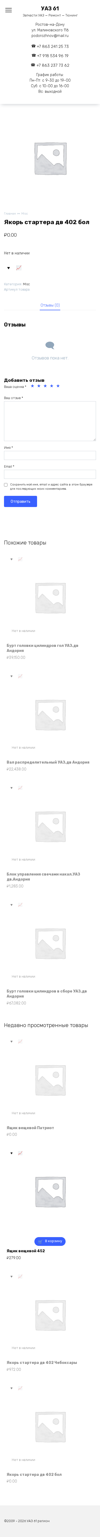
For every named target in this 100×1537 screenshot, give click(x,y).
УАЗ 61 (50, 9)
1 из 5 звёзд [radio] (33, 386)
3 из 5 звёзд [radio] (46, 386)
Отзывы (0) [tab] (50, 305)
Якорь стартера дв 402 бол (34, 1474)
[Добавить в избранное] (8, 267)
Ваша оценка (15, 387)
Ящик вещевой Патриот (30, 1128)
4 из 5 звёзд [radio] (52, 386)
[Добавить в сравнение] (18, 267)
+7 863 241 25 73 (53, 46)
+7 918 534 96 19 (53, 55)
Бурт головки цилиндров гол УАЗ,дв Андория (42, 648)
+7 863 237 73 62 (53, 65)
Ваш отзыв (13, 398)
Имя (8, 448)
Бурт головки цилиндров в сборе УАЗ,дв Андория (47, 994)
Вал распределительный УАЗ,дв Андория (48, 762)
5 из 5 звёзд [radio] (58, 386)
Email (9, 466)
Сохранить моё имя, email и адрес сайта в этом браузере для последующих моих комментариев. (51, 487)
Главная (10, 213)
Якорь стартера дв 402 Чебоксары (42, 1362)
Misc (24, 213)
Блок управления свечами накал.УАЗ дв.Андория (43, 877)
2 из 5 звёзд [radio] (39, 386)
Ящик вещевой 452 (26, 1251)
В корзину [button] (53, 1241)
